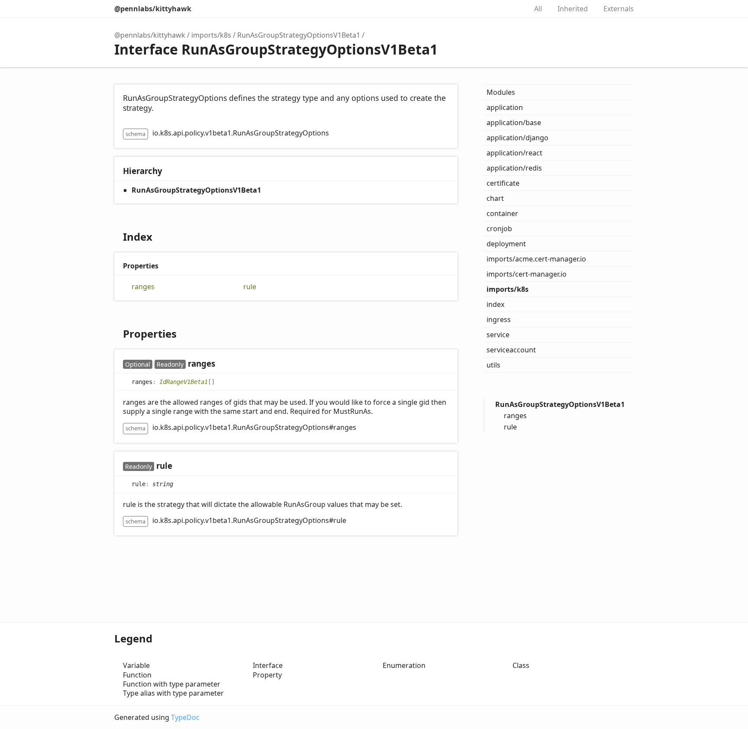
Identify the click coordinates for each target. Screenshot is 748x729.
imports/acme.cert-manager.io (536, 259)
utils (493, 365)
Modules (501, 92)
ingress (499, 319)
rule (249, 286)
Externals (618, 8)
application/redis (514, 168)
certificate (503, 183)
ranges (143, 286)
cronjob (499, 228)
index (495, 304)
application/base (514, 122)
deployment (506, 243)
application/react (514, 153)
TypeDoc (185, 717)
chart (495, 198)
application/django (517, 137)
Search (511, 8)
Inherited (573, 8)
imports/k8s (211, 35)
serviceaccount (511, 350)
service (498, 334)
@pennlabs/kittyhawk (152, 8)
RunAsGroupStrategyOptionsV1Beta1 (298, 35)
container (502, 213)
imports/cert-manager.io (527, 274)
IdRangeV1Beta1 (183, 381)
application (505, 107)
